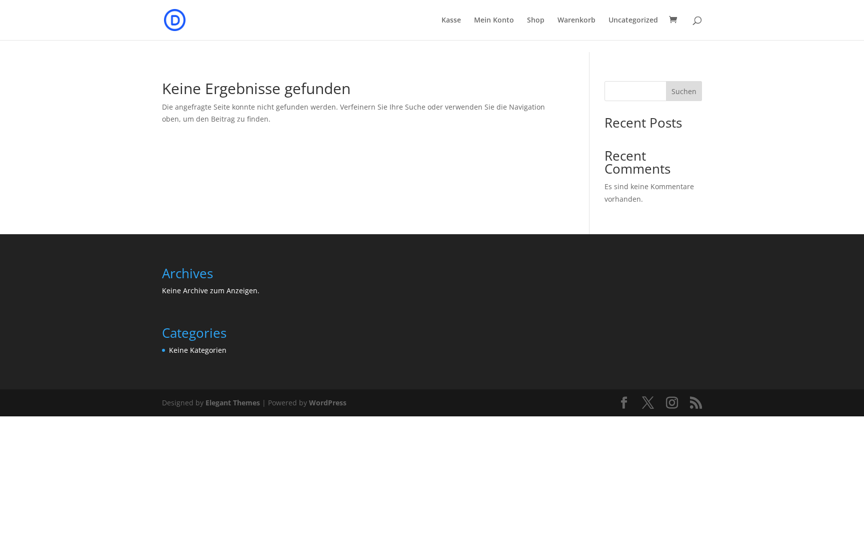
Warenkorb (577, 21)
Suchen (684, 91)
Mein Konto (494, 21)
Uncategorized (633, 21)
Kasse (451, 21)
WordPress (327, 402)
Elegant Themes (233, 402)
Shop (535, 21)
